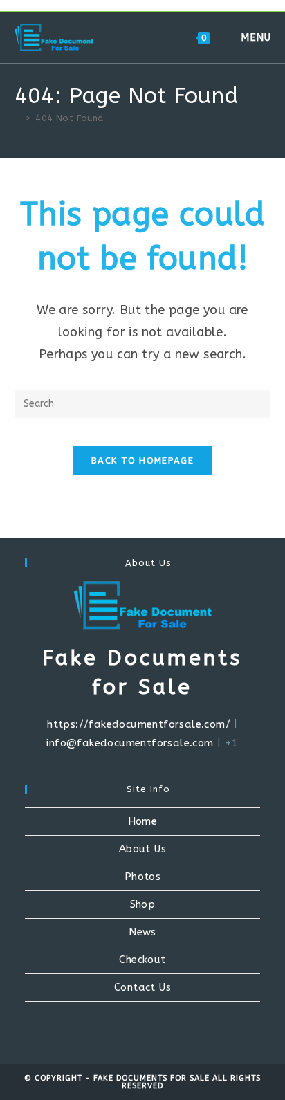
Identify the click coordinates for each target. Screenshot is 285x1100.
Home (143, 821)
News (142, 932)
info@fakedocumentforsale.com (129, 743)
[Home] (18, 118)
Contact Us (142, 987)
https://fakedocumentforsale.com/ (138, 724)
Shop (143, 904)
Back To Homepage (142, 460)
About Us (142, 849)
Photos (142, 876)
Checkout (142, 959)
